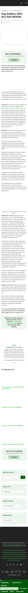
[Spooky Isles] (9, 3)
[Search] (23, 477)
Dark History (16, 582)
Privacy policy (24, 572)
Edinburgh (14, 552)
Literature (4, 591)
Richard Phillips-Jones (8, 20)
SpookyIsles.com (21, 544)
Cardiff (22, 550)
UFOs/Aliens (19, 591)
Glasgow (24, 552)
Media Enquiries (7, 572)
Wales (9, 560)
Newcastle (19, 558)
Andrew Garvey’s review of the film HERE (12, 108)
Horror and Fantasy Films (15, 10)
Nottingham (12, 558)
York (13, 560)
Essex (19, 552)
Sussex (24, 558)
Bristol (17, 550)
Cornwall (4, 552)
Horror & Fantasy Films (8, 588)
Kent (18, 554)
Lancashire (10, 556)
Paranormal (5, 582)
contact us (19, 572)
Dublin (8, 552)
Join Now (14, 60)
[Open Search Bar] (26, 3)
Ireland (14, 554)
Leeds (22, 554)
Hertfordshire (8, 554)
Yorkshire (18, 560)
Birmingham (11, 550)
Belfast (5, 550)
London (16, 556)
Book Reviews (12, 572)
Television (23, 588)
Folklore (4, 585)
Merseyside (5, 558)
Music (12, 591)
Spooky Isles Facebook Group (13, 322)
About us (3, 572)
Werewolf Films (6, 22)
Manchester (22, 556)
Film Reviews (5, 10)
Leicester (4, 556)
